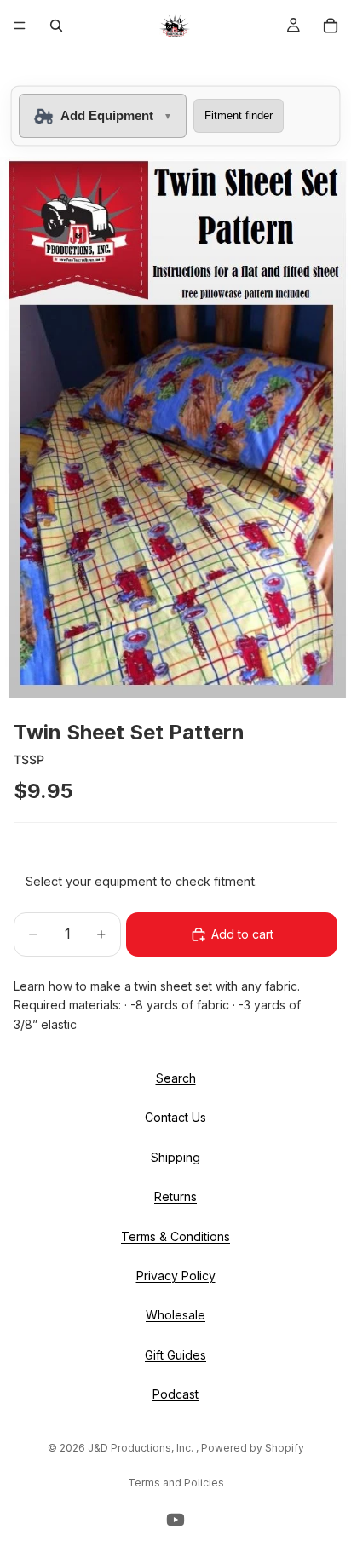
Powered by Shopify (252, 1447)
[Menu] (19, 25)
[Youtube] (175, 1519)
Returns (175, 1196)
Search (176, 1078)
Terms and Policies (176, 1482)
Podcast (175, 1394)
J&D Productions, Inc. (142, 1447)
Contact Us (175, 1117)
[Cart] (330, 25)
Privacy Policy (176, 1275)
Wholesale (175, 1315)
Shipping (175, 1157)
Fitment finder (238, 115)
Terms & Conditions (175, 1236)
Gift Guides (175, 1355)
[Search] (56, 25)
